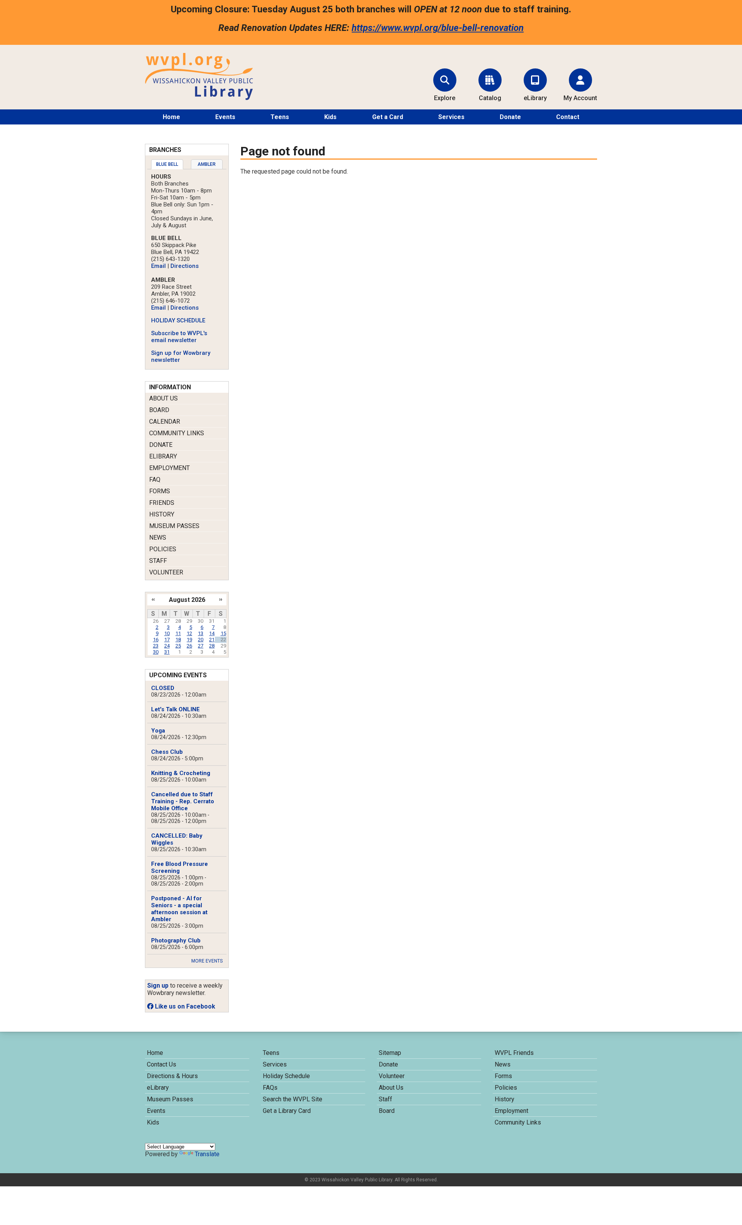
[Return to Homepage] (199, 98)
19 (189, 639)
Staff (158, 560)
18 (178, 639)
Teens (280, 117)
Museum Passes (174, 526)
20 (200, 639)
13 (200, 633)
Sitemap (390, 1052)
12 (189, 633)
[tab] (167, 164)
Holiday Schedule (286, 1076)
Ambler (206, 164)
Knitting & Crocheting (180, 773)
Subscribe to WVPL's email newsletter (179, 337)
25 (178, 646)
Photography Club (176, 940)
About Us (163, 398)
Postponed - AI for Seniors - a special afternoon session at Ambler (179, 909)
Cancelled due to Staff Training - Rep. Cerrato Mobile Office (182, 801)
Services (451, 117)
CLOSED (162, 688)
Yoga (158, 730)
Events (225, 117)
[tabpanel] (187, 268)
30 (155, 652)
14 (211, 633)
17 (167, 639)
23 (155, 646)
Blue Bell (167, 164)
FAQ (154, 479)
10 (167, 633)
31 (167, 652)
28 (211, 646)
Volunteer (166, 572)
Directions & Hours (172, 1076)
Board (159, 410)
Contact (567, 117)
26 (189, 646)
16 (155, 639)
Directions (184, 265)
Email (158, 265)
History (161, 514)
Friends (161, 502)
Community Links (176, 433)
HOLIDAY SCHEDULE (178, 320)
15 (223, 633)
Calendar (164, 421)
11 (178, 633)
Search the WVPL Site (292, 1099)
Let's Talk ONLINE (175, 709)
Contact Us (161, 1064)
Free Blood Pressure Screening (179, 867)
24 (167, 646)
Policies (162, 549)
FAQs (270, 1087)
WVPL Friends (514, 1052)
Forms (159, 491)
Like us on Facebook (184, 1006)
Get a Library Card (287, 1110)
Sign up (157, 985)
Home (171, 117)
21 (211, 639)
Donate (510, 117)
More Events (207, 961)
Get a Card (387, 117)
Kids (330, 117)
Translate (207, 1154)
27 (200, 646)
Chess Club (167, 751)
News (157, 537)
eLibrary (163, 456)
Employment (169, 468)
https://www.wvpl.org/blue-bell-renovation (438, 27)
